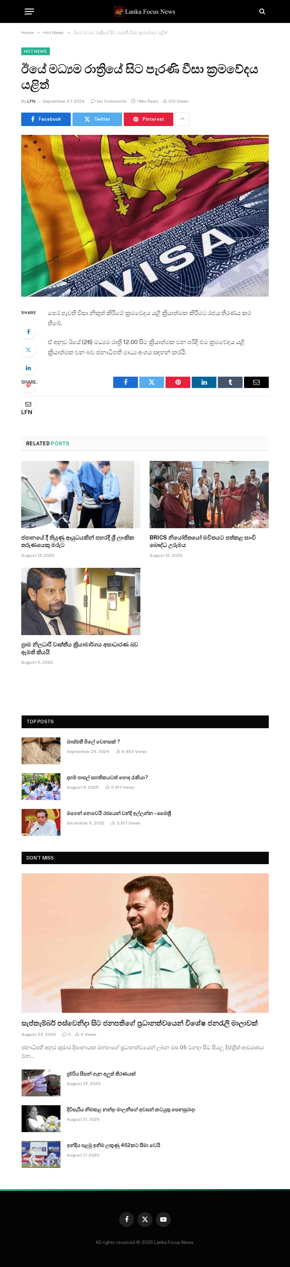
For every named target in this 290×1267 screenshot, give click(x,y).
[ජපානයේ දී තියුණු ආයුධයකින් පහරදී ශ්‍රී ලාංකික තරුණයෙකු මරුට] (80, 494)
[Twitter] (28, 350)
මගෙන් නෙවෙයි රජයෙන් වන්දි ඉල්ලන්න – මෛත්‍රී (119, 813)
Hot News (35, 51)
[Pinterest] (28, 386)
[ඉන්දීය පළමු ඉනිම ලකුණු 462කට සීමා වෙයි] (41, 1154)
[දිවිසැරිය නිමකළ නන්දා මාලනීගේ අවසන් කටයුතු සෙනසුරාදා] (41, 1118)
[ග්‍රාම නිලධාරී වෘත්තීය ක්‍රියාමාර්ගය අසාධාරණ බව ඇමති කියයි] (80, 601)
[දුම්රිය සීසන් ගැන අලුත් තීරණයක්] (41, 1082)
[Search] (261, 11)
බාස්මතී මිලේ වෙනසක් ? (93, 741)
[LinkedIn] (28, 368)
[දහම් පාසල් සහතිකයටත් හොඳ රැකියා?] (41, 786)
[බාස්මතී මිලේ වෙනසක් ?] (41, 750)
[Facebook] (28, 332)
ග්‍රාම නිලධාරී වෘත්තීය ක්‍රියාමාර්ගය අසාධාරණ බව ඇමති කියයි (79, 648)
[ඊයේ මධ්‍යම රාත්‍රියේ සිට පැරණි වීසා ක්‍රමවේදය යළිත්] (145, 216)
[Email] (28, 404)
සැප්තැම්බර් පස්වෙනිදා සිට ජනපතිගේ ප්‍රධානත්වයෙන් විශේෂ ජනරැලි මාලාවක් (140, 1023)
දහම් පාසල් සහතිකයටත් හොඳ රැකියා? (107, 777)
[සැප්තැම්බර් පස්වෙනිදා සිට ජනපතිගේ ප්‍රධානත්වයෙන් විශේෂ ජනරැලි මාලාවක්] (145, 942)
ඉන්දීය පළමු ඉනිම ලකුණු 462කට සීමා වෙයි (113, 1145)
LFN (31, 101)
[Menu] (29, 11)
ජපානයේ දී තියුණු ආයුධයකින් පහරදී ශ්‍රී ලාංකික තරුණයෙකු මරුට (77, 541)
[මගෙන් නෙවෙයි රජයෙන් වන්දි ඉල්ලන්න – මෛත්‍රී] (41, 822)
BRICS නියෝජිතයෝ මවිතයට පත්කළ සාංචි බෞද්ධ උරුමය (203, 541)
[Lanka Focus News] (145, 11)
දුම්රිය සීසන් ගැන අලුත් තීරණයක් (101, 1074)
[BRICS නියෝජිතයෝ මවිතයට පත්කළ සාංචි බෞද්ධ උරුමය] (209, 494)
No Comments (112, 101)
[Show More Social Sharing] (182, 119)
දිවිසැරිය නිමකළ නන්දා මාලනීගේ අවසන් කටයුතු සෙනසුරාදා (131, 1109)
